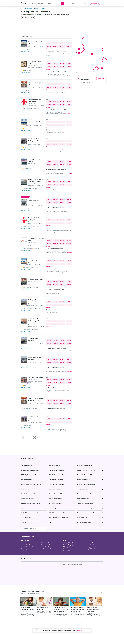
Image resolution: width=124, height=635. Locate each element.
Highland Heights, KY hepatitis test (72, 545)
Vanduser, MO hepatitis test (91, 549)
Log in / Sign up (95, 3)
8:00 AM (49, 63)
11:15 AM (69, 46)
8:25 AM (55, 240)
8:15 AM (49, 43)
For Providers (83, 3)
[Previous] (100, 593)
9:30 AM (69, 84)
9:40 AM (69, 104)
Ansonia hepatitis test (26, 543)
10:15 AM (49, 46)
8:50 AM (55, 67)
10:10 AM (69, 144)
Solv (21, 8)
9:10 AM (69, 67)
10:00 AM (55, 87)
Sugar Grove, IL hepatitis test (71, 549)
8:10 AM (55, 63)
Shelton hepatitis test (26, 549)
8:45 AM (62, 43)
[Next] (102, 593)
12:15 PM (55, 343)
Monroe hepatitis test (46, 547)
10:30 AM (55, 46)
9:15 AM (62, 84)
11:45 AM (69, 340)
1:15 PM (55, 382)
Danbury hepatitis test (47, 545)
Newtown (43, 8)
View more (48, 48)
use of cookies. (79, 630)
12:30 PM (62, 343)
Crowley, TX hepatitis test (90, 545)
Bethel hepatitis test (46, 543)
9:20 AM (55, 104)
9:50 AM (62, 144)
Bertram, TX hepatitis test (70, 551)
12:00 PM (49, 343)
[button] (92, 54)
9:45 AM (69, 43)
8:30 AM (55, 43)
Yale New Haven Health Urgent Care (72, 564)
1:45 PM (69, 382)
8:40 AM (49, 67)
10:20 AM (69, 362)
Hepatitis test (31, 8)
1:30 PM (62, 382)
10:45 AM (62, 46)
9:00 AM (62, 67)
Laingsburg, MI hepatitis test (91, 547)
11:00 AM (69, 284)
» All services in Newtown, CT (29, 528)
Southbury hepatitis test (47, 549)
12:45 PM (69, 343)
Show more (69, 75)
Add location (101, 78)
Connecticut (37, 8)
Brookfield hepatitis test (27, 545)
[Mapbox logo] (78, 72)
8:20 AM (62, 63)
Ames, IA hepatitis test (89, 543)
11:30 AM (62, 340)
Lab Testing (25, 8)
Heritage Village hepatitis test (28, 547)
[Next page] (39, 437)
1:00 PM (49, 382)
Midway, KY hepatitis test (70, 547)
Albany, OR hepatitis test (69, 543)
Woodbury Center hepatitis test (29, 551)
